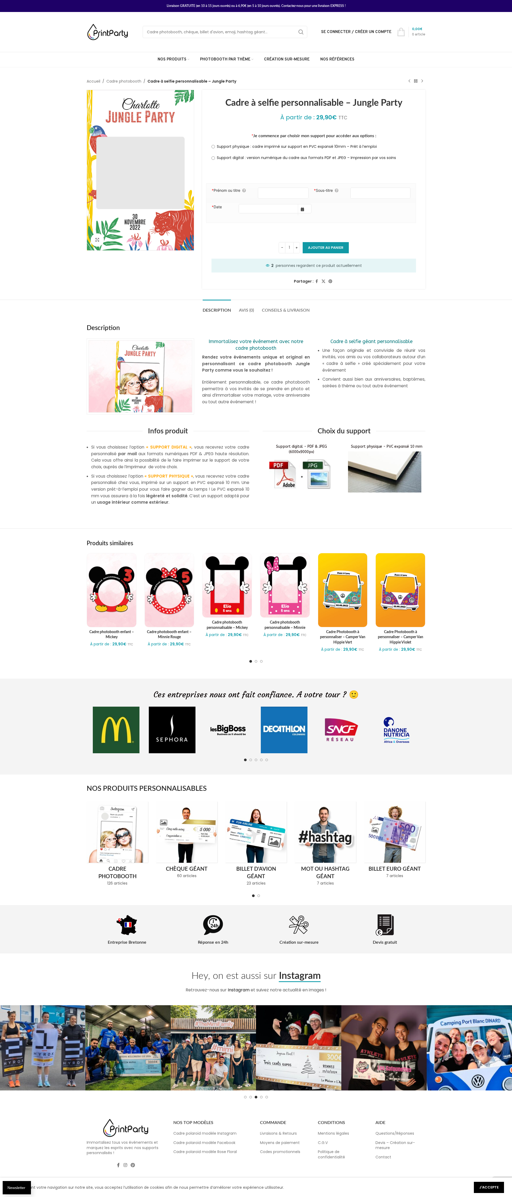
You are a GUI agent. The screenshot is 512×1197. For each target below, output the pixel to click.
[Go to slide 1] (250, 661)
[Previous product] (409, 81)
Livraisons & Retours (278, 1133)
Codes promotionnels (280, 1151)
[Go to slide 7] (261, 1097)
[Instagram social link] (125, 1165)
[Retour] (416, 81)
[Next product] (422, 81)
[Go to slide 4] (261, 760)
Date (217, 207)
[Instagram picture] (42, 1047)
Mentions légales (333, 1133)
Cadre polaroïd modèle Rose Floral (205, 1151)
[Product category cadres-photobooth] (117, 845)
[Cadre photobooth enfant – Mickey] (112, 590)
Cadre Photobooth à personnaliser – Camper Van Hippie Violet (400, 637)
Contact (383, 1157)
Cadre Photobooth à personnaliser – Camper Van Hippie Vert (342, 637)
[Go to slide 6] (256, 1097)
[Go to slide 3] (261, 661)
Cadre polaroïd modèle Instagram (205, 1133)
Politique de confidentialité (331, 1154)
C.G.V (323, 1142)
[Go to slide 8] (266, 1097)
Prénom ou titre (226, 190)
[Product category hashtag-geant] (325, 845)
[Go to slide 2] (256, 661)
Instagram (239, 990)
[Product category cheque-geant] (186, 841)
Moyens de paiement (280, 1142)
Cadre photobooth (123, 81)
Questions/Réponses (394, 1133)
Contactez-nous (292, 5)
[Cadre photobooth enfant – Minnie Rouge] (169, 590)
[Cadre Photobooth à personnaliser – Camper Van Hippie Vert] (343, 590)
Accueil (93, 81)
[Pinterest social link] (330, 281)
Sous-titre (323, 190)
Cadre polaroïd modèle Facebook (204, 1142)
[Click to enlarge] (97, 240)
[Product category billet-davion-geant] (256, 845)
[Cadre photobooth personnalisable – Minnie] (285, 585)
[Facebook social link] (317, 281)
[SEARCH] (301, 32)
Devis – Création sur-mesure (395, 1145)
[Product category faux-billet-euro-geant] (394, 841)
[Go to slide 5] (266, 760)
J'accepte (489, 1187)
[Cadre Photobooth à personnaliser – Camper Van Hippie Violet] (400, 590)
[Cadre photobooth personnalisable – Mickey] (227, 585)
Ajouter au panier (325, 247)
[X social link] (323, 281)
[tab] (217, 308)
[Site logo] (108, 31)
